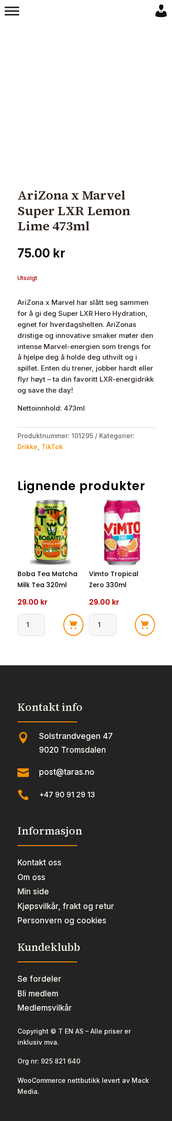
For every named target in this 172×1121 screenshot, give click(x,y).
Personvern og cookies (61, 920)
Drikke (27, 447)
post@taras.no (66, 772)
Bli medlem (37, 993)
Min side (33, 891)
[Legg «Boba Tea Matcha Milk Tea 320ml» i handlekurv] (73, 625)
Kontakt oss (39, 862)
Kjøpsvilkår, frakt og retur (65, 906)
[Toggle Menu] (12, 11)
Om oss (31, 877)
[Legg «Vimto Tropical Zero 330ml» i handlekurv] (145, 625)
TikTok (52, 447)
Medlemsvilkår (44, 1007)
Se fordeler (39, 979)
